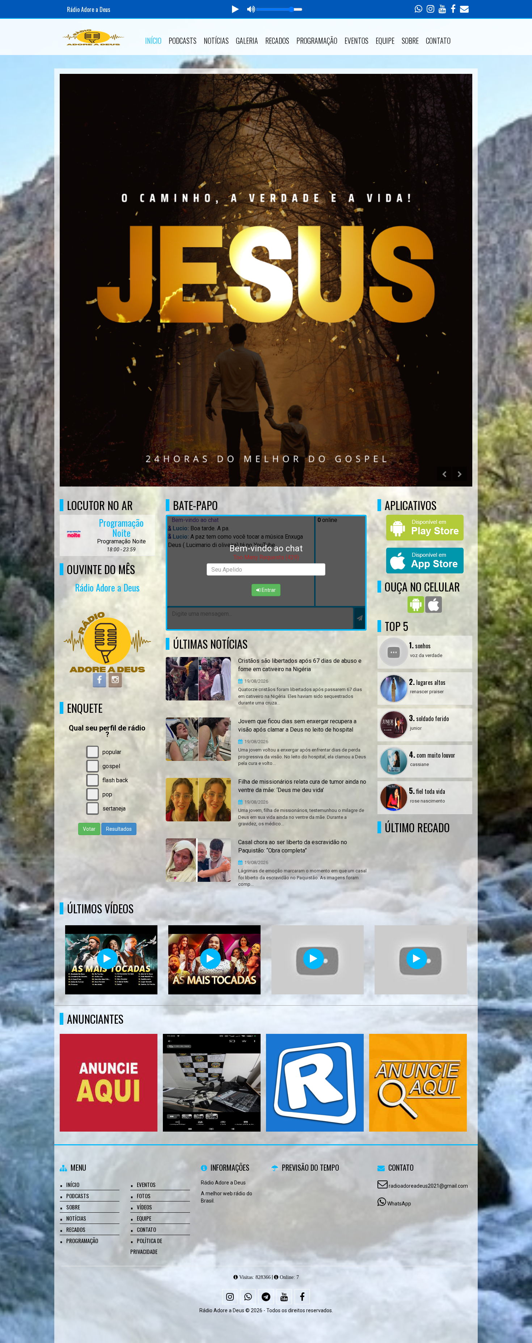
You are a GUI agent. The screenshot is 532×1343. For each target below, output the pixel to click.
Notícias (216, 40)
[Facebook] (302, 1296)
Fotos (144, 1196)
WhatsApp (399, 1204)
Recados (277, 40)
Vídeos (144, 1207)
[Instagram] (229, 1296)
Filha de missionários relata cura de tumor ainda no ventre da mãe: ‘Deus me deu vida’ (302, 785)
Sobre (410, 40)
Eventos (356, 40)
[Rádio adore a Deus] (418, 1069)
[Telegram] (266, 1296)
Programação (316, 40)
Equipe (385, 40)
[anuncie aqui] (109, 1069)
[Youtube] (284, 1296)
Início (153, 40)
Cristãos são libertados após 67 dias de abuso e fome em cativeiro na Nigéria (300, 665)
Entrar (268, 590)
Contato (438, 40)
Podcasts (183, 40)
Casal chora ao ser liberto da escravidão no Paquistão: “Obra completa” (292, 846)
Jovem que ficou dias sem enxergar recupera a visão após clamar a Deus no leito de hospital (297, 725)
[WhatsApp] (248, 1296)
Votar (89, 829)
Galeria (247, 40)
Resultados (119, 829)
